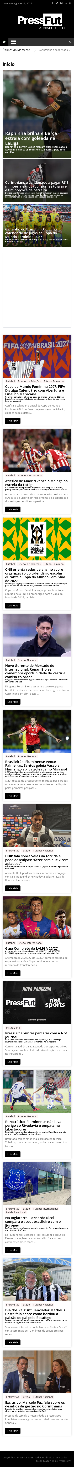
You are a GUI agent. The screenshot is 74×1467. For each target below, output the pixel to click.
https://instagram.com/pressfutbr (61, 3)
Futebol (10, 381)
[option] (55, 50)
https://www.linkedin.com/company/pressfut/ (66, 3)
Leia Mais (12, 420)
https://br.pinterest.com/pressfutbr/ (70, 3)
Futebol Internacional (30, 475)
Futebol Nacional (27, 660)
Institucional (13, 1027)
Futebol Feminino (54, 381)
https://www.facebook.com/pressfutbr (52, 3)
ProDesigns (65, 1461)
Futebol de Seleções (29, 381)
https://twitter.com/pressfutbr (57, 3)
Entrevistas (12, 850)
